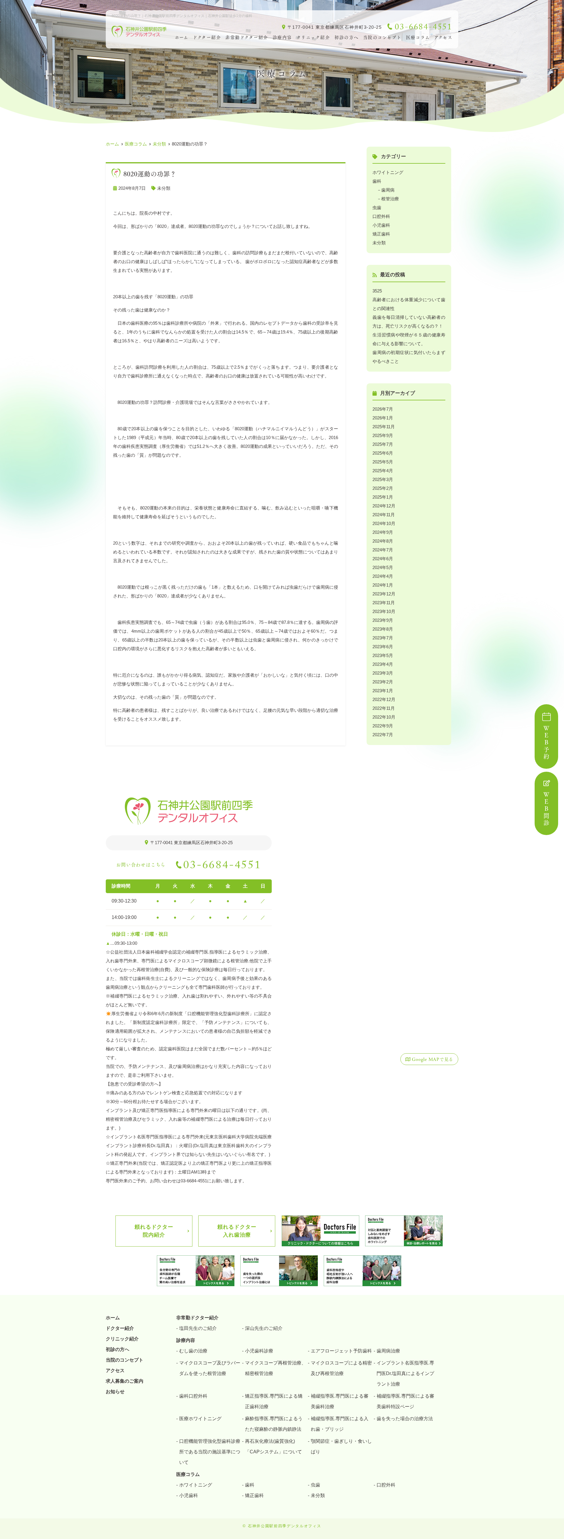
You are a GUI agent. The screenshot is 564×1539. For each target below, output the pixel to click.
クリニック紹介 (313, 37)
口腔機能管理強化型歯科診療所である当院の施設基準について (209, 1452)
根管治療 (390, 198)
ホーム (182, 37)
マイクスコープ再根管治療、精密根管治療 (275, 1368)
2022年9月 (382, 725)
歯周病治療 (388, 1350)
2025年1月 (382, 497)
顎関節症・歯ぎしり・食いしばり (341, 1446)
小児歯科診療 (259, 1350)
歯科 (376, 181)
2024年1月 (382, 585)
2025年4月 (382, 470)
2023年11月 (383, 602)
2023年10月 (383, 611)
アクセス (443, 37)
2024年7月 (382, 549)
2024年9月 (382, 532)
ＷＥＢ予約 (546, 743)
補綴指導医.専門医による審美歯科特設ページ (405, 1401)
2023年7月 (382, 637)
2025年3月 (382, 479)
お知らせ (115, 1391)
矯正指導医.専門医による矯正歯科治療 (274, 1401)
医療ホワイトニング (200, 1418)
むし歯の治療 (193, 1350)
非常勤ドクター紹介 (246, 37)
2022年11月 (383, 708)
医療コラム (418, 37)
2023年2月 (382, 681)
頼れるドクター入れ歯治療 (236, 1231)
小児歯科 (381, 225)
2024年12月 (383, 505)
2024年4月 (382, 576)
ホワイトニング (387, 172)
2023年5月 (382, 655)
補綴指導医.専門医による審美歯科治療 (339, 1401)
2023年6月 (382, 646)
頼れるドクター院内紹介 (154, 1231)
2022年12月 (383, 699)
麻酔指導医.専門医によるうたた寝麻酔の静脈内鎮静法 (274, 1424)
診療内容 (282, 37)
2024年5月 (382, 567)
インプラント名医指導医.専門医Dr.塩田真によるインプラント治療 (405, 1373)
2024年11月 (383, 514)
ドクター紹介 (207, 37)
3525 (377, 290)
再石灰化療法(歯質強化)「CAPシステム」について (273, 1446)
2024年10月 (383, 523)
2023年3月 (382, 673)
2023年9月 (382, 620)
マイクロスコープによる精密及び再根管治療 (341, 1368)
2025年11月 (383, 426)
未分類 (163, 188)
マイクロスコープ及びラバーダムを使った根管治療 (209, 1368)
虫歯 (376, 207)
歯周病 (388, 189)
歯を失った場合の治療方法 (405, 1418)
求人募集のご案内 (124, 1381)
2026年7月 (382, 409)
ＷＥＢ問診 (546, 809)
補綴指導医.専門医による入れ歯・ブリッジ (339, 1424)
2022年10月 (383, 717)
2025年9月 (382, 435)
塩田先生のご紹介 (198, 1328)
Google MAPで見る (432, 1059)
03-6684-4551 (222, 866)
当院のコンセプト (382, 37)
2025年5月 (382, 461)
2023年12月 (383, 593)
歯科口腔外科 (193, 1396)
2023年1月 (382, 690)
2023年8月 (382, 629)
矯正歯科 (381, 233)
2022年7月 (382, 734)
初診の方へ (346, 37)
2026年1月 (382, 417)
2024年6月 (382, 558)
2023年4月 (382, 664)
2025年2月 (382, 488)
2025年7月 (382, 444)
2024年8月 (382, 541)
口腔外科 (381, 216)
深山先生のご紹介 (264, 1328)
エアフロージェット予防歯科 (341, 1350)
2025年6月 (382, 453)
